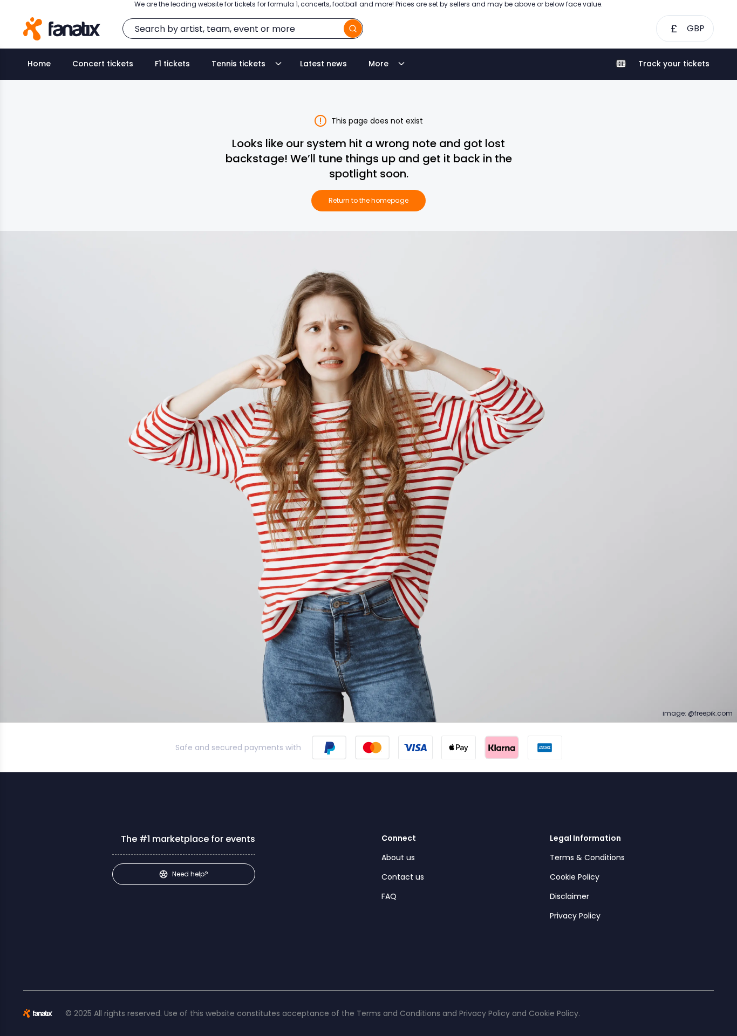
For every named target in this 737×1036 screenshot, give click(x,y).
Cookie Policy (574, 877)
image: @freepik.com (698, 713)
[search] (353, 28)
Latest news (323, 63)
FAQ (389, 896)
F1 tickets (172, 63)
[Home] (61, 28)
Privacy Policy (575, 915)
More (378, 63)
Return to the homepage (368, 200)
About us (398, 857)
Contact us (402, 877)
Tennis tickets (238, 63)
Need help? (190, 874)
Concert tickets (102, 63)
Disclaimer (569, 896)
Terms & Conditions (587, 857)
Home (39, 63)
